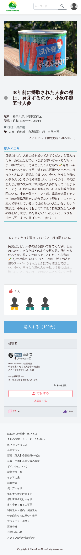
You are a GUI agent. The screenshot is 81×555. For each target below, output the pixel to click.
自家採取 (34, 131)
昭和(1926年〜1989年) (27, 120)
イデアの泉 (13, 477)
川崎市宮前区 (24, 358)
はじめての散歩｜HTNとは (22, 433)
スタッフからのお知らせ (21, 537)
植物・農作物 (16, 127)
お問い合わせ (14, 532)
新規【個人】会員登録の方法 (23, 455)
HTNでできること (17, 444)
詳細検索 (12, 482)
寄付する (43, 393)
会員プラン (13, 450)
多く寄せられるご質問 (19, 504)
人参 (12, 131)
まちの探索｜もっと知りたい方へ (26, 439)
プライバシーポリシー (19, 521)
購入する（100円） (41, 327)
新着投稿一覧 (14, 471)
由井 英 (27, 354)
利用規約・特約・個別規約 (22, 510)
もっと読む (61, 385)
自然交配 (53, 131)
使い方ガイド (14, 488)
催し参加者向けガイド (19, 493)
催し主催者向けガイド (19, 499)
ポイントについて (17, 466)
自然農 (21, 131)
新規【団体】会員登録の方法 (23, 461)
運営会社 (12, 526)
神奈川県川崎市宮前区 (27, 116)
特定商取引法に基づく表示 (22, 515)
